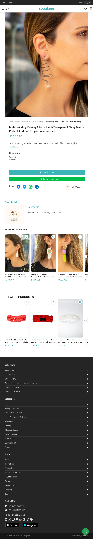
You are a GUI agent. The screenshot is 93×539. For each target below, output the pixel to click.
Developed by (80, 536)
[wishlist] (85, 8)
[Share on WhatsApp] (31, 187)
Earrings (41, 121)
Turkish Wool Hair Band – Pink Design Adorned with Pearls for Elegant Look (16, 341)
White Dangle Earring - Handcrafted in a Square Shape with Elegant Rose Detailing (43, 275)
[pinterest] (31, 520)
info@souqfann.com (17, 510)
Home (11, 121)
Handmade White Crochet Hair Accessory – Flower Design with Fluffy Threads (70, 341)
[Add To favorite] (26, 237)
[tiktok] (27, 520)
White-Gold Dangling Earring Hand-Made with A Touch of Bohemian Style (15, 275)
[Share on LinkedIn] (37, 187)
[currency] (85, 2)
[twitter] (9, 520)
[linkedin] (24, 520)
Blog (80, 2)
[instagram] (13, 520)
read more (14, 146)
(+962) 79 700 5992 (16, 506)
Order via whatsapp (49, 179)
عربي (88, 2)
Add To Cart (49, 172)
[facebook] (6, 520)
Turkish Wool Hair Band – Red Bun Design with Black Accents (43, 341)
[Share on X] (24, 187)
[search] (7, 8)
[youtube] (17, 520)
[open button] (3, 8)
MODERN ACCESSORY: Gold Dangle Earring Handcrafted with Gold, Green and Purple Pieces (70, 275)
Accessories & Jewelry (29, 121)
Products (18, 121)
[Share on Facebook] (18, 187)
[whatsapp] (20, 520)
